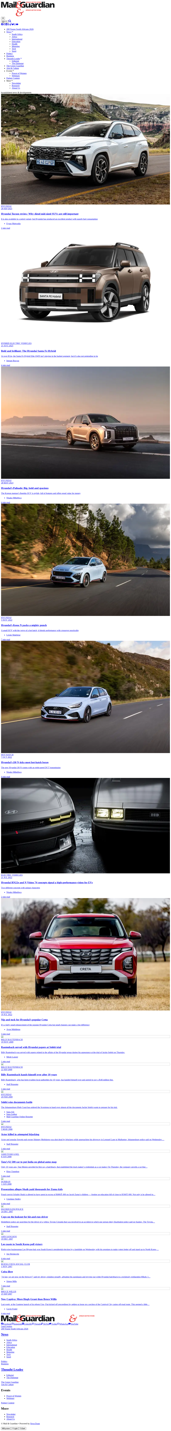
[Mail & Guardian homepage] (85, 9)
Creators (8, 1326)
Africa (9, 1342)
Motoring (10, 1352)
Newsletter (10, 1414)
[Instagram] (4, 25)
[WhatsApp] (15, 25)
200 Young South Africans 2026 (14, 1329)
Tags (3, 1326)
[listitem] (6, 1324)
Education (10, 1347)
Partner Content (7, 1403)
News (4, 1334)
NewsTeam (35, 1423)
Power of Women (13, 1396)
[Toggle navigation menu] (3, 18)
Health (9, 1350)
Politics (4, 1361)
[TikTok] (11, 25)
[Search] (10, 22)
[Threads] (8, 25)
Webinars (10, 1398)
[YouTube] (17, 25)
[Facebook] (2, 25)
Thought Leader (12, 1369)
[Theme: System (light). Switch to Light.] (5, 21)
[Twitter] (13, 25)
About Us (10, 1419)
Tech (8, 1354)
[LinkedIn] (6, 25)
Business (5, 1364)
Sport (8, 1357)
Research (10, 1416)
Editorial (10, 1375)
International (11, 1345)
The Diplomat (12, 1377)
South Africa (11, 1340)
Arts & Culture (7, 1384)
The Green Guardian (10, 1382)
